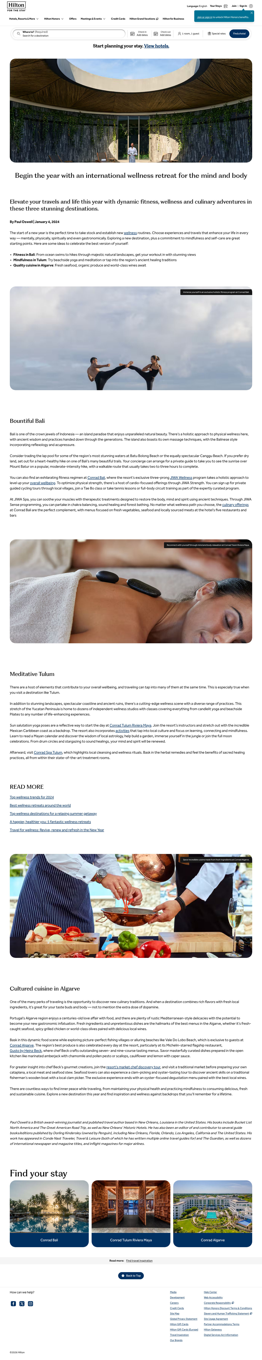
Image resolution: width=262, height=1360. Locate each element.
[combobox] (69, 33)
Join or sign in (204, 17)
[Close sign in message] (251, 12)
